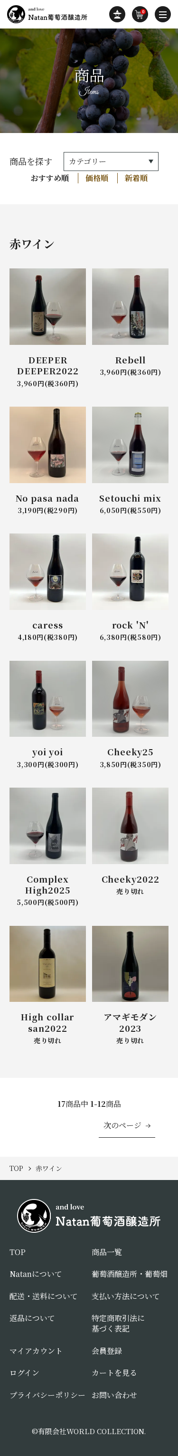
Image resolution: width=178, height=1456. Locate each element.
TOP (17, 1252)
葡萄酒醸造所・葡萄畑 (130, 1273)
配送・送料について (43, 1296)
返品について (32, 1318)
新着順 (136, 177)
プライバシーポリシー (47, 1394)
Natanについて (35, 1273)
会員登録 (107, 1350)
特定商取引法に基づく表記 (118, 1323)
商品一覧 (107, 1252)
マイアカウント (36, 1350)
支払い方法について (126, 1296)
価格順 (96, 177)
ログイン (24, 1372)
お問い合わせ (114, 1394)
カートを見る (114, 1372)
